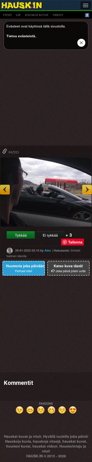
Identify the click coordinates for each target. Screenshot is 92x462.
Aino (47, 250)
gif (18, 14)
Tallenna (75, 242)
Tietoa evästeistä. (21, 36)
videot (58, 14)
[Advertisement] (46, 99)
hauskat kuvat (36, 14)
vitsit (7, 14)
